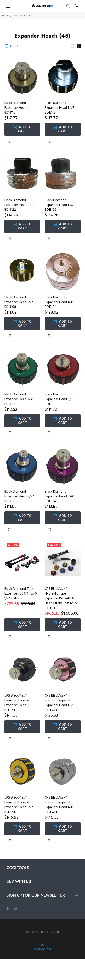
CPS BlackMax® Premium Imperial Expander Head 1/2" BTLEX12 (18, 805)
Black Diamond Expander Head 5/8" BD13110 (19, 496)
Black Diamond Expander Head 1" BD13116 (17, 108)
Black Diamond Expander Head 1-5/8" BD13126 (60, 205)
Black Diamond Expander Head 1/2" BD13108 (18, 302)
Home (5, 16)
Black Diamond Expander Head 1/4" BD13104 (59, 302)
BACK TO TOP (42, 949)
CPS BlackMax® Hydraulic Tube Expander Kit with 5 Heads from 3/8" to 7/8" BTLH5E (62, 598)
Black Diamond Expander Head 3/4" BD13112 (19, 399)
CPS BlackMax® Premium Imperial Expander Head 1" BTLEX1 (17, 703)
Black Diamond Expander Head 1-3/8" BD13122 (20, 205)
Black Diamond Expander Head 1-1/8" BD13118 (60, 108)
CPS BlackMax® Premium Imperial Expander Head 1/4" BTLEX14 (59, 805)
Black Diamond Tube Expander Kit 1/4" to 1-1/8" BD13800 (20, 593)
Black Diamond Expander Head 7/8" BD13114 (59, 496)
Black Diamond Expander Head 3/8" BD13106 (59, 399)
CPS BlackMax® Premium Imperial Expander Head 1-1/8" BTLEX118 (60, 703)
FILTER (14, 46)
